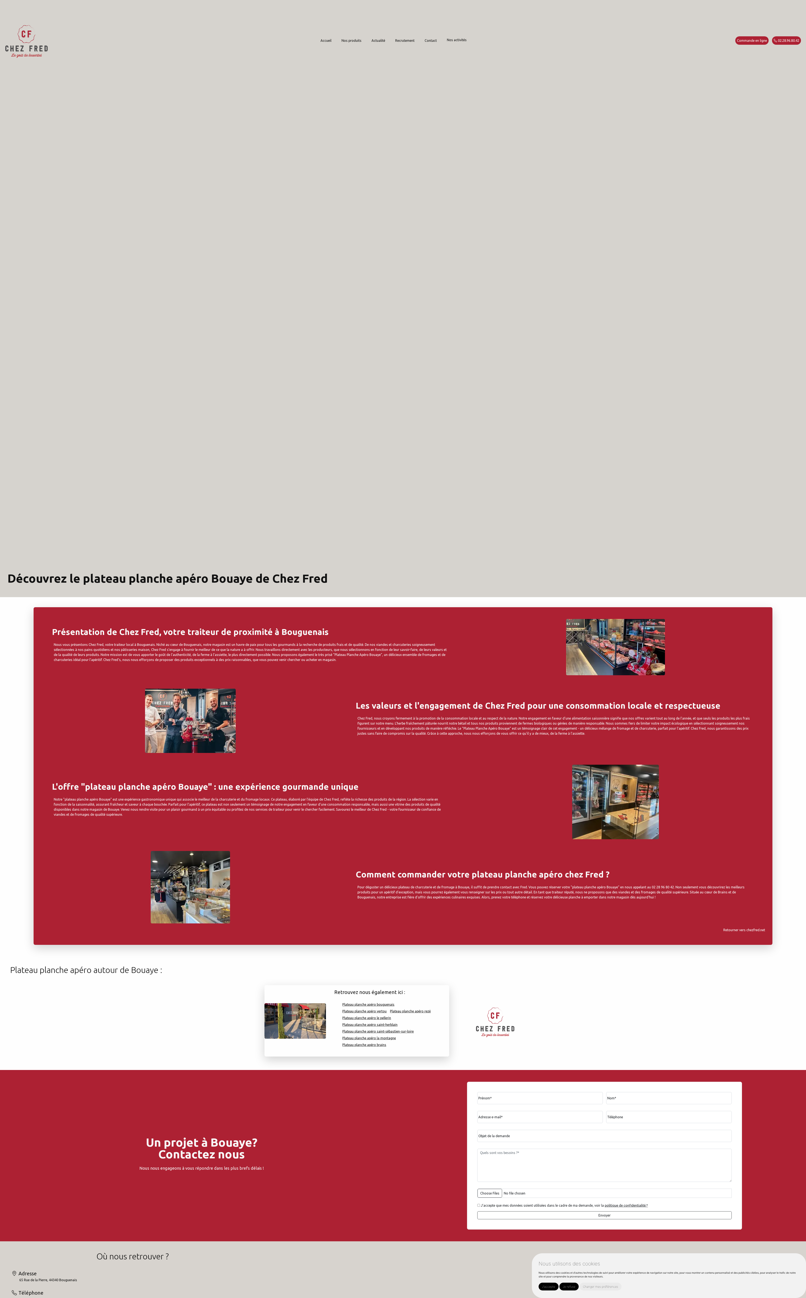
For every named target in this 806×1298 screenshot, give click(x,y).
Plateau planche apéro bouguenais (368, 1004)
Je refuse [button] (569, 1286)
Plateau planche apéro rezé (410, 1011)
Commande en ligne (752, 40)
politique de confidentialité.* (626, 1205)
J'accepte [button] (548, 1286)
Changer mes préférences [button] (600, 1286)
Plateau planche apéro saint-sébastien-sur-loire (378, 1031)
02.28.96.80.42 (788, 40)
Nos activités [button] (457, 40)
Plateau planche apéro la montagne (369, 1038)
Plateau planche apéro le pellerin (366, 1018)
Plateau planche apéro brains (364, 1045)
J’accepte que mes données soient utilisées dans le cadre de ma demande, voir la (564, 1205)
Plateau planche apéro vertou (364, 1011)
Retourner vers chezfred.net (744, 930)
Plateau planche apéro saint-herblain (370, 1025)
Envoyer (604, 1215)
